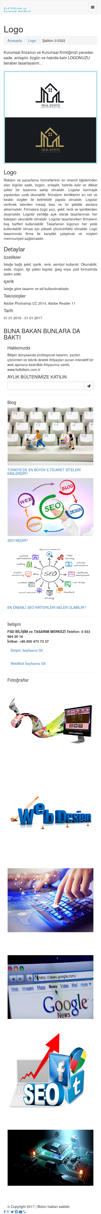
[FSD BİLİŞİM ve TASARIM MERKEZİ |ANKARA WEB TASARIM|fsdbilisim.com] (17, 6)
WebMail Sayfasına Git (28, 663)
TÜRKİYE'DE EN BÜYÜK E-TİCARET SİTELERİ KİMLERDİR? (44, 471)
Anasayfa (14, 40)
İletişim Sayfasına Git (27, 650)
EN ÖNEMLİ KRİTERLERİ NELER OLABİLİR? (46, 607)
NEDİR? (17, 540)
